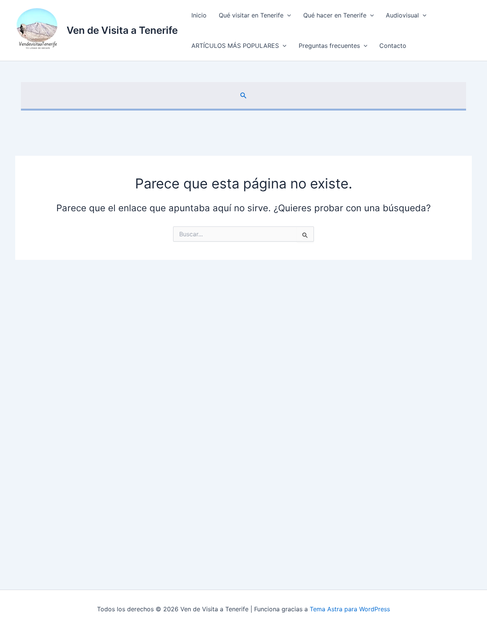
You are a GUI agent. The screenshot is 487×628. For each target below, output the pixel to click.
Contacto (392, 45)
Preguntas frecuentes (329, 45)
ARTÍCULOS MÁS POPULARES (235, 45)
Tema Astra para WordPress (350, 609)
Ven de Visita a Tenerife (122, 30)
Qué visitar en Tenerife (251, 15)
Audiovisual (402, 15)
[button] (287, 15)
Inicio (199, 15)
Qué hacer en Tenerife (334, 15)
